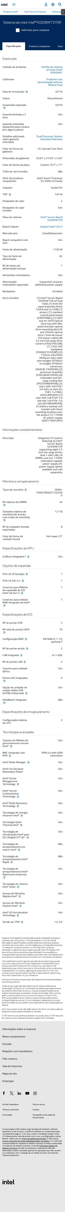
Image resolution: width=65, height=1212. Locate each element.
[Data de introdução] (26, 91)
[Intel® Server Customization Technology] (18, 796)
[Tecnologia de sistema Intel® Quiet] (18, 886)
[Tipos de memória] (25, 489)
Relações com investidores (17, 1051)
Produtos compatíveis (39, 46)
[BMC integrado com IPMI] (10, 755)
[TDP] (10, 194)
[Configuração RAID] (26, 639)
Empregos (8, 1081)
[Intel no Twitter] (11, 1094)
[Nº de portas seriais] (27, 648)
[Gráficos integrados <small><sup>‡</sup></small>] (28, 556)
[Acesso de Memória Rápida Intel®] (19, 896)
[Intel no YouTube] (27, 1094)
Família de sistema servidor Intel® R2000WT (51, 69)
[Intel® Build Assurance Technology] (18, 806)
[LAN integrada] (21, 655)
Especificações (13, 46)
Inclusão (7, 1044)
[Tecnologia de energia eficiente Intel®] (21, 815)
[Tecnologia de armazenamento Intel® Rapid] (11, 862)
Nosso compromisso (13, 1036)
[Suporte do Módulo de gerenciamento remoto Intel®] (11, 746)
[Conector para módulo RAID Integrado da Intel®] (4, 605)
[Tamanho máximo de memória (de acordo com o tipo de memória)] (4, 520)
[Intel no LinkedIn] (19, 1094)
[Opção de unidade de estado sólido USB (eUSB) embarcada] (26, 693)
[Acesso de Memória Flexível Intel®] (20, 905)
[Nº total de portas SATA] (4, 632)
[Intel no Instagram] (35, 1094)
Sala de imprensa (12, 1066)
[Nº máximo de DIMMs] (4, 505)
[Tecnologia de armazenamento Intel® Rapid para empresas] (4, 877)
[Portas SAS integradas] (4, 680)
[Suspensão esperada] (4, 107)
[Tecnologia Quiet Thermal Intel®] (21, 825)
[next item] (63, 12)
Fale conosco (9, 1058)
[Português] (52, 4)
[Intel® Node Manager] (28, 762)
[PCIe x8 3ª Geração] (26, 574)
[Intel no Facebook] (3, 1094)
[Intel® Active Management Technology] (18, 784)
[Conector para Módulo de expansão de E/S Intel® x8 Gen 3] (22, 593)
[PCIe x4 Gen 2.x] (22, 580)
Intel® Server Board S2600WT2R (51, 219)
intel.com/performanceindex (34, 1138)
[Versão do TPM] (22, 922)
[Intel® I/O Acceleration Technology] (18, 915)
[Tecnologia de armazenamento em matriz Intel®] (19, 849)
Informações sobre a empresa (19, 1029)
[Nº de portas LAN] (24, 661)
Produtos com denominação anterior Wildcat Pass (50, 82)
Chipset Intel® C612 (51, 226)
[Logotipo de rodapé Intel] (8, 1181)
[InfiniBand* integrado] (4, 702)
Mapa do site (9, 1073)
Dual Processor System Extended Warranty (49, 138)
